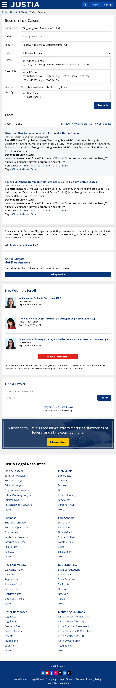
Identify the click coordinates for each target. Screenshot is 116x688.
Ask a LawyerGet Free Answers (18, 260)
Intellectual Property (16, 537)
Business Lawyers (15, 480)
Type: (8, 53)
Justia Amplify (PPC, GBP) (72, 636)
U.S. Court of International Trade (49, 165)
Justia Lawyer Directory (71, 621)
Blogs (61, 546)
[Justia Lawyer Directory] (73, 673)
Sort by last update (100, 123)
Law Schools (66, 518)
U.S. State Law (67, 565)
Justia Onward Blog (69, 640)
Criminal (62, 480)
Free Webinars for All (20, 290)
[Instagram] (56, 673)
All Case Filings (35, 61)
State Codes (64, 574)
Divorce (62, 485)
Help (61, 679)
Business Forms (14, 626)
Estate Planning (67, 495)
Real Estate (11, 546)
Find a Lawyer (15, 384)
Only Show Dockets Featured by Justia (46, 87)
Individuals (65, 471)
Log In (95, 4)
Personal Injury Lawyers (18, 504)
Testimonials (65, 645)
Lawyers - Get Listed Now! (58, 407)
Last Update (34, 97)
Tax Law (9, 551)
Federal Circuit (21, 165)
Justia (62, 666)
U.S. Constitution (14, 569)
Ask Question (58, 274)
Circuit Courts (12, 589)
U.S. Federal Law (15, 565)
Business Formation (16, 522)
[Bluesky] (64, 673)
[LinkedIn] (43, 673)
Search (102, 105)
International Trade (16, 542)
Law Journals (65, 542)
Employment (12, 532)
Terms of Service (75, 679)
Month (53, 76)
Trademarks (11, 640)
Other (34, 169)
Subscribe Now (58, 441)
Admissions (64, 527)
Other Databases (16, 612)
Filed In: (9, 44)
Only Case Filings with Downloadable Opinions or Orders (59, 64)
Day (40, 76)
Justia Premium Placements (73, 626)
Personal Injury (66, 504)
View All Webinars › (58, 356)
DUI (60, 490)
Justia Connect (20, 679)
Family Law (64, 500)
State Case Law (66, 579)
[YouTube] (47, 673)
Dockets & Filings (14, 598)
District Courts (13, 594)
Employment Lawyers (17, 490)
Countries (10, 645)
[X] (69, 673)
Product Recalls (13, 631)
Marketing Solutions (71, 612)
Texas (61, 598)
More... (8, 509)
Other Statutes (20, 169)
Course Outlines (67, 537)
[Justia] (25, 4)
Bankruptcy (64, 475)
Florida (62, 589)
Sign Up (107, 4)
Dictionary (64, 522)
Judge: (8, 36)
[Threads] (60, 673)
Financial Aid (65, 532)
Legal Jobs (10, 616)
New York (63, 594)
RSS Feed (65, 123)
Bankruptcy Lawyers (16, 475)
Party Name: (12, 28)
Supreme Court (13, 584)
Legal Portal (37, 679)
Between (32, 76)
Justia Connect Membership (73, 616)
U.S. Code (10, 574)
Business (10, 518)
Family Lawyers (13, 500)
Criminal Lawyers (14, 485)
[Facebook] (51, 673)
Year (67, 76)
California (63, 584)
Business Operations (16, 527)
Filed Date (32, 93)
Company (51, 679)
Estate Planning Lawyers (18, 495)
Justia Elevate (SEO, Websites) (74, 631)
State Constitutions (69, 569)
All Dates (32, 72)
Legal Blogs (11, 621)
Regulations (11, 579)
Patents (9, 636)
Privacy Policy (93, 679)
